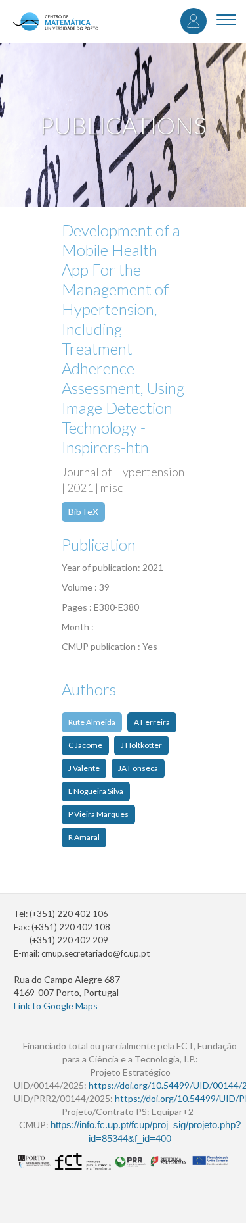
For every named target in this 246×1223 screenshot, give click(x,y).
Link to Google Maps (56, 1005)
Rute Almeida (91, 722)
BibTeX (83, 511)
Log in (193, 21)
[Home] (55, 21)
